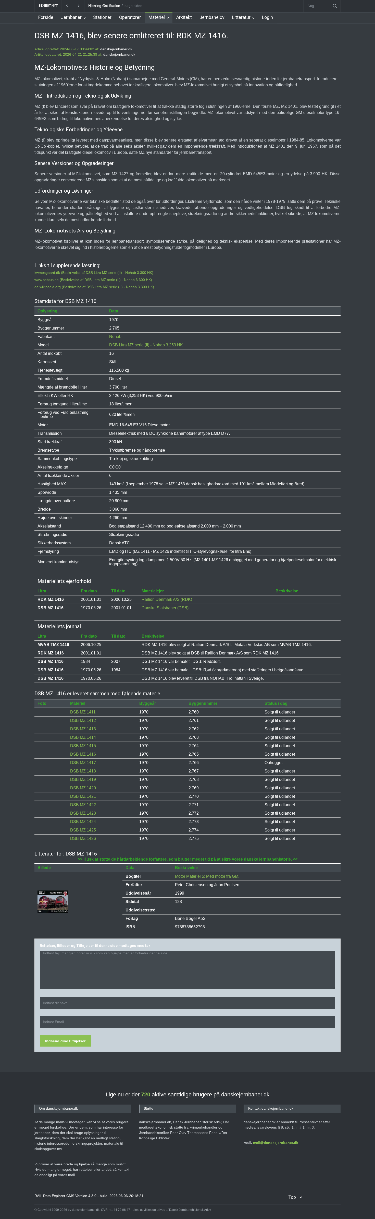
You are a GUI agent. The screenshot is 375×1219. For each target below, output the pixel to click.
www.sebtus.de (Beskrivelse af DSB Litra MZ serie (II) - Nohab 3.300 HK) (93, 280)
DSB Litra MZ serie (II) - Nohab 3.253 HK (146, 345)
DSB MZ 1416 (83, 754)
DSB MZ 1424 (83, 821)
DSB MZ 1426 (83, 838)
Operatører (130, 17)
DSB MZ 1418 (83, 771)
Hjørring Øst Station (104, 6)
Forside (45, 17)
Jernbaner (71, 17)
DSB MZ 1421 (83, 796)
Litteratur (241, 17)
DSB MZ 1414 (83, 737)
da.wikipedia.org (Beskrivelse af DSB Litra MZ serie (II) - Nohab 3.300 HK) (94, 287)
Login (267, 17)
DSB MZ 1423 (83, 813)
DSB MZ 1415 (83, 746)
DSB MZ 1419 (83, 779)
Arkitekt (184, 17)
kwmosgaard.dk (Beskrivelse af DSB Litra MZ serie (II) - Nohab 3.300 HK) (93, 273)
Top (292, 1197)
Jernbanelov (211, 17)
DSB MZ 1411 (83, 712)
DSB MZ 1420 (83, 788)
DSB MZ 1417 (83, 762)
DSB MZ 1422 (83, 805)
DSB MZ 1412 (83, 720)
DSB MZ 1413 (83, 729)
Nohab (115, 336)
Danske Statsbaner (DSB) (165, 608)
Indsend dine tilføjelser (65, 1041)
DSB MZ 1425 (83, 830)
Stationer (102, 17)
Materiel (156, 17)
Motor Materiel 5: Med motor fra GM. (207, 876)
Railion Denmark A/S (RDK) (167, 599)
